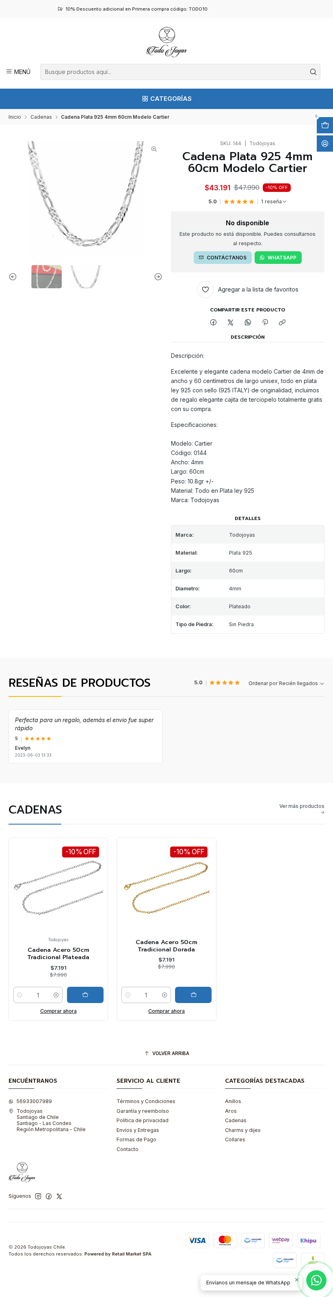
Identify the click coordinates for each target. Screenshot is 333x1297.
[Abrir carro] (325, 125)
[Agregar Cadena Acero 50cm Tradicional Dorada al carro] (193, 995)
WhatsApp (282, 258)
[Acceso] (325, 143)
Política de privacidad (143, 1120)
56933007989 (34, 1101)
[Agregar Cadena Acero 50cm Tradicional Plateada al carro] (85, 995)
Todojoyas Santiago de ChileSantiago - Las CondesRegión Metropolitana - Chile (51, 1120)
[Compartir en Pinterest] (265, 323)
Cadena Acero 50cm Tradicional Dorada (166, 946)
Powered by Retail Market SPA (117, 1254)
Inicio (15, 117)
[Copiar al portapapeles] (282, 323)
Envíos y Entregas (138, 1130)
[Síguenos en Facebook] (48, 1196)
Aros (231, 1111)
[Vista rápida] (22, 894)
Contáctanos (227, 258)
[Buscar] (313, 72)
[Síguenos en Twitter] (59, 1196)
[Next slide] (156, 276)
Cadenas (41, 117)
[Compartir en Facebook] (213, 323)
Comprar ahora (58, 1011)
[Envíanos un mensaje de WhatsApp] (316, 1280)
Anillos (233, 1101)
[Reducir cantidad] (20, 995)
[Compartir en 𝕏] (231, 323)
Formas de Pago (136, 1139)
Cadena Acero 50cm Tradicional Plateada (58, 954)
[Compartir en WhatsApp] (248, 323)
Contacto (127, 1149)
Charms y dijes (243, 1130)
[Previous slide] (15, 276)
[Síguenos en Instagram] (38, 1196)
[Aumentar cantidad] (56, 995)
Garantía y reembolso (143, 1111)
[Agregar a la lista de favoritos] (22, 876)
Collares (235, 1139)
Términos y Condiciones (146, 1101)
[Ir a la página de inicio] (166, 42)
